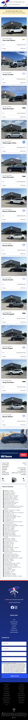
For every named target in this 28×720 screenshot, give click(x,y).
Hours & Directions (14, 632)
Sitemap (6, 686)
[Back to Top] (24, 716)
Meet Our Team (21, 688)
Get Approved (6, 684)
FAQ (6, 704)
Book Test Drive (21, 693)
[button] (14, 532)
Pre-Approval (6, 691)
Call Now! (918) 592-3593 (14, 602)
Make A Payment (21, 695)
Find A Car (6, 689)
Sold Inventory (6, 688)
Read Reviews (6, 700)
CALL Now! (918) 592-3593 (15, 4)
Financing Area (7, 697)
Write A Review (6, 702)
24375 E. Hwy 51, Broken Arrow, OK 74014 (17, 2)
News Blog (21, 689)
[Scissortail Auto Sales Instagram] (15, 608)
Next (21, 439)
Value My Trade (14, 630)
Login (14, 717)
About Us (14, 626)
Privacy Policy (11, 672)
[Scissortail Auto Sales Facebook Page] (12, 608)
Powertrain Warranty (6, 699)
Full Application (6, 693)
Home (14, 619)
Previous (7, 439)
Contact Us (14, 628)
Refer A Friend (21, 700)
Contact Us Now (14, 676)
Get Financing (14, 623)
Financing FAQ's (6, 695)
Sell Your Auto (21, 699)
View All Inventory (14, 621)
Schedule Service (21, 697)
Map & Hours (21, 702)
